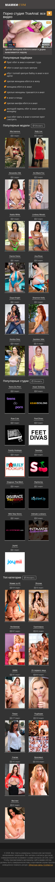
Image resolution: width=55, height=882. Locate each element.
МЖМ (15, 670)
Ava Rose (39, 256)
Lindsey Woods (38, 215)
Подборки (38, 714)
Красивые (38, 757)
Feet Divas (38, 419)
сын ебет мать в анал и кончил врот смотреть (26, 118)
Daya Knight (15, 298)
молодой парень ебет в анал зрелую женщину (26, 110)
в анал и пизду (14, 97)
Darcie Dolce (14, 256)
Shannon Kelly (39, 298)
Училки (15, 757)
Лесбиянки (15, 627)
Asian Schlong (39, 387)
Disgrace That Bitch (15, 482)
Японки (38, 583)
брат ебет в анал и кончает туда (24, 62)
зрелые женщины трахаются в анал (25, 92)
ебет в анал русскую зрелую (22, 67)
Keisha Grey (15, 339)
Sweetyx (38, 450)
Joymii (15, 546)
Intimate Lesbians (38, 514)
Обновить (38, 126)
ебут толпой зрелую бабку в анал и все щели (28, 74)
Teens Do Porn (15, 387)
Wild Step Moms (15, 514)
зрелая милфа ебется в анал (22, 103)
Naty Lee (38, 131)
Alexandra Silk (15, 173)
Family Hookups (15, 450)
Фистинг (14, 801)
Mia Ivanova (15, 131)
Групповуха (39, 627)
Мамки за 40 (15, 583)
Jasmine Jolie (38, 339)
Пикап (15, 714)
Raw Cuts (15, 419)
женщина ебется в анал (19, 86)
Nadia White (15, 215)
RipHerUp (38, 482)
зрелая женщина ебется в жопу (23, 81)
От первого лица (38, 670)
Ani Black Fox (38, 173)
